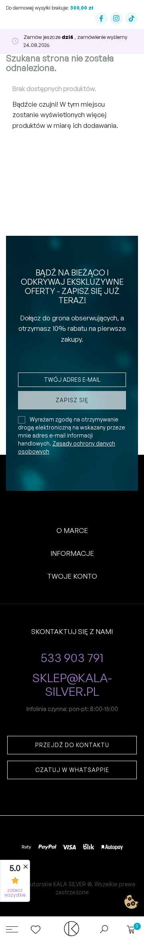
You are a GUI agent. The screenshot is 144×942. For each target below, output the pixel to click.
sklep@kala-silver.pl (72, 685)
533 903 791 (72, 658)
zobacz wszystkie (15, 892)
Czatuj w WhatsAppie (72, 769)
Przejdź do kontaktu (72, 744)
